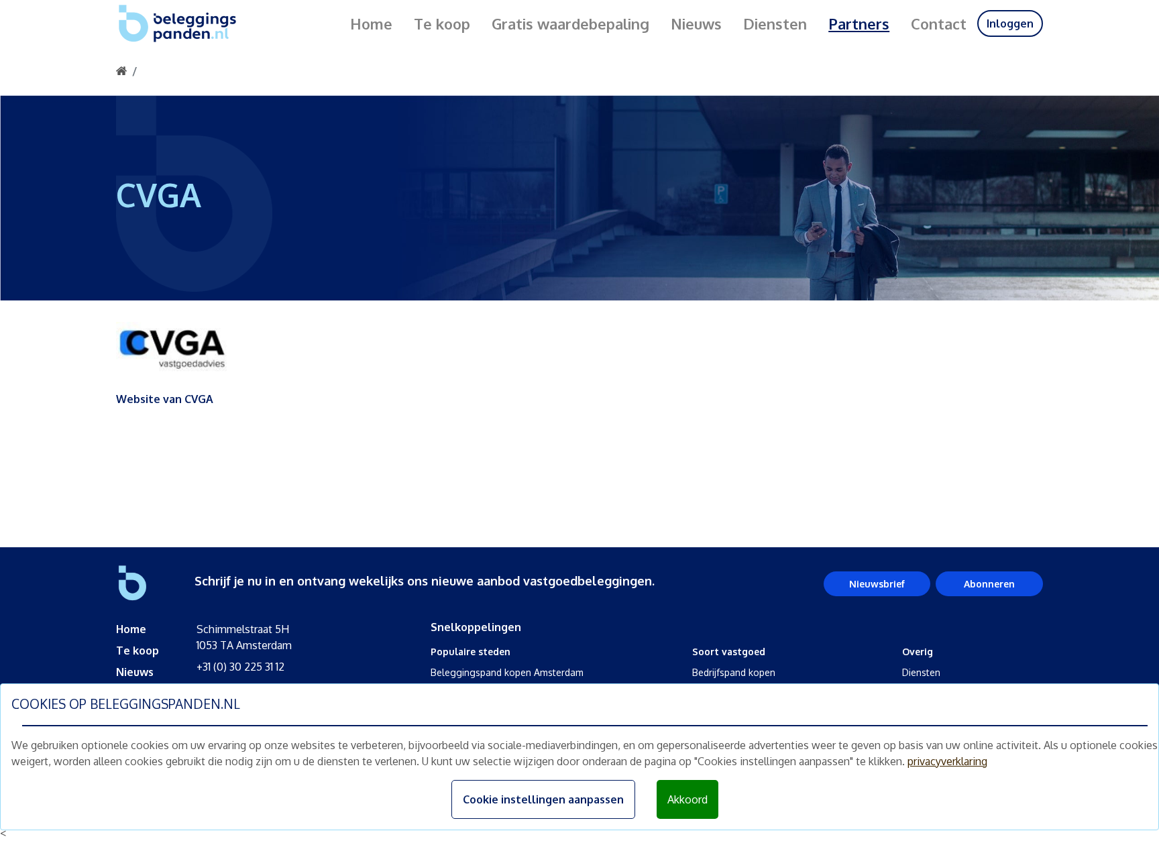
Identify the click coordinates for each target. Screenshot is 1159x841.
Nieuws (696, 23)
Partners (858, 23)
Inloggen (1010, 23)
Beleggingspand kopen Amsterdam (507, 672)
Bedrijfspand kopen (733, 672)
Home (371, 23)
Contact (939, 23)
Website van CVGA (164, 399)
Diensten (775, 23)
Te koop (442, 23)
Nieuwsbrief (877, 584)
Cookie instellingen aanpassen (543, 799)
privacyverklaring (947, 761)
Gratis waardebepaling (570, 23)
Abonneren (989, 584)
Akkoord (687, 799)
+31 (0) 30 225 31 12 (240, 666)
